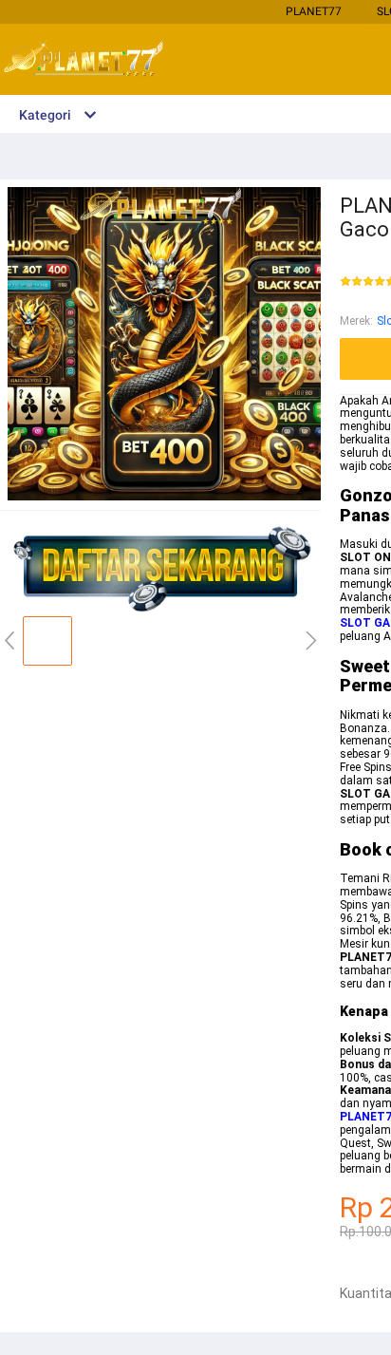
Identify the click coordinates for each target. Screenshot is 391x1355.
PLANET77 (314, 11)
